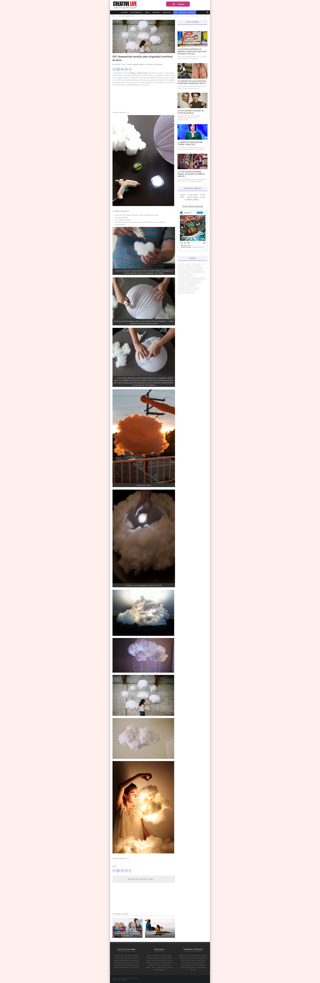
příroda (182, 285)
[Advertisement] (143, 99)
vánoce (181, 292)
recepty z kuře (193, 195)
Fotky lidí (196, 265)
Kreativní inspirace (185, 271)
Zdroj (114, 866)
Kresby (181, 275)
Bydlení (166, 12)
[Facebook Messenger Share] (122, 69)
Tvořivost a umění (184, 288)
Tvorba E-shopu (192, 197)
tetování (191, 285)
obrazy (181, 282)
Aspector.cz (124, 979)
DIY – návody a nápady (184, 12)
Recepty (182, 195)
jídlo (199, 268)
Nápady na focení (198, 278)
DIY (181, 265)
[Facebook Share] (114, 69)
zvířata (191, 292)
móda (189, 275)
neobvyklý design (184, 278)
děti (188, 265)
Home (113, 16)
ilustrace (190, 268)
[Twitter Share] (118, 69)
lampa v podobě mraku (139, 73)
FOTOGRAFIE (135, 12)
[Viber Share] (126, 69)
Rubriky (159, 64)
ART (147, 12)
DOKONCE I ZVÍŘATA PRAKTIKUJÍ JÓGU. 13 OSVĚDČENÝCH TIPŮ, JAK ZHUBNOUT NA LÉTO (160, 933)
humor (181, 268)
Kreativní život (151, 64)
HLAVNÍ (124, 12)
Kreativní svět (199, 271)
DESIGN (156, 12)
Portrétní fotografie (193, 282)
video (195, 288)
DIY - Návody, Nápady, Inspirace (134, 64)
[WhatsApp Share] (130, 69)
